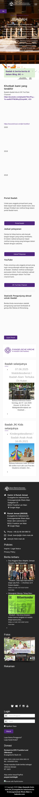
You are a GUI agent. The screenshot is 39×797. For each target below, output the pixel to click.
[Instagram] (24, 706)
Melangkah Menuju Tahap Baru (20, 593)
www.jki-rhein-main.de (16, 539)
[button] (6, 645)
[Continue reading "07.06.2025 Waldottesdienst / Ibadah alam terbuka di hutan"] (21, 391)
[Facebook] (20, 706)
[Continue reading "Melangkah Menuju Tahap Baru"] (21, 604)
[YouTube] (27, 706)
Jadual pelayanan (20, 254)
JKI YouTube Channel (19, 285)
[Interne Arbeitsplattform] (16, 706)
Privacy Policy (9, 552)
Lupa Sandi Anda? (11, 740)
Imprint (25, 15)
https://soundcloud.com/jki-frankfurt (17, 124)
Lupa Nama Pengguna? (13, 737)
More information (17, 15)
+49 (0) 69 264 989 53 (21, 532)
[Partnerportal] (12, 706)
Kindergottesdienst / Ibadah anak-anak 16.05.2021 (21, 437)
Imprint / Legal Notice (12, 549)
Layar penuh (10, 337)
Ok (3, 11)
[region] (19, 650)
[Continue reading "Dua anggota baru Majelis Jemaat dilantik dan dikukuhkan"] (21, 572)
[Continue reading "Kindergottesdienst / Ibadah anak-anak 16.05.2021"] (21, 452)
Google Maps (14, 508)
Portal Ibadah (19, 223)
